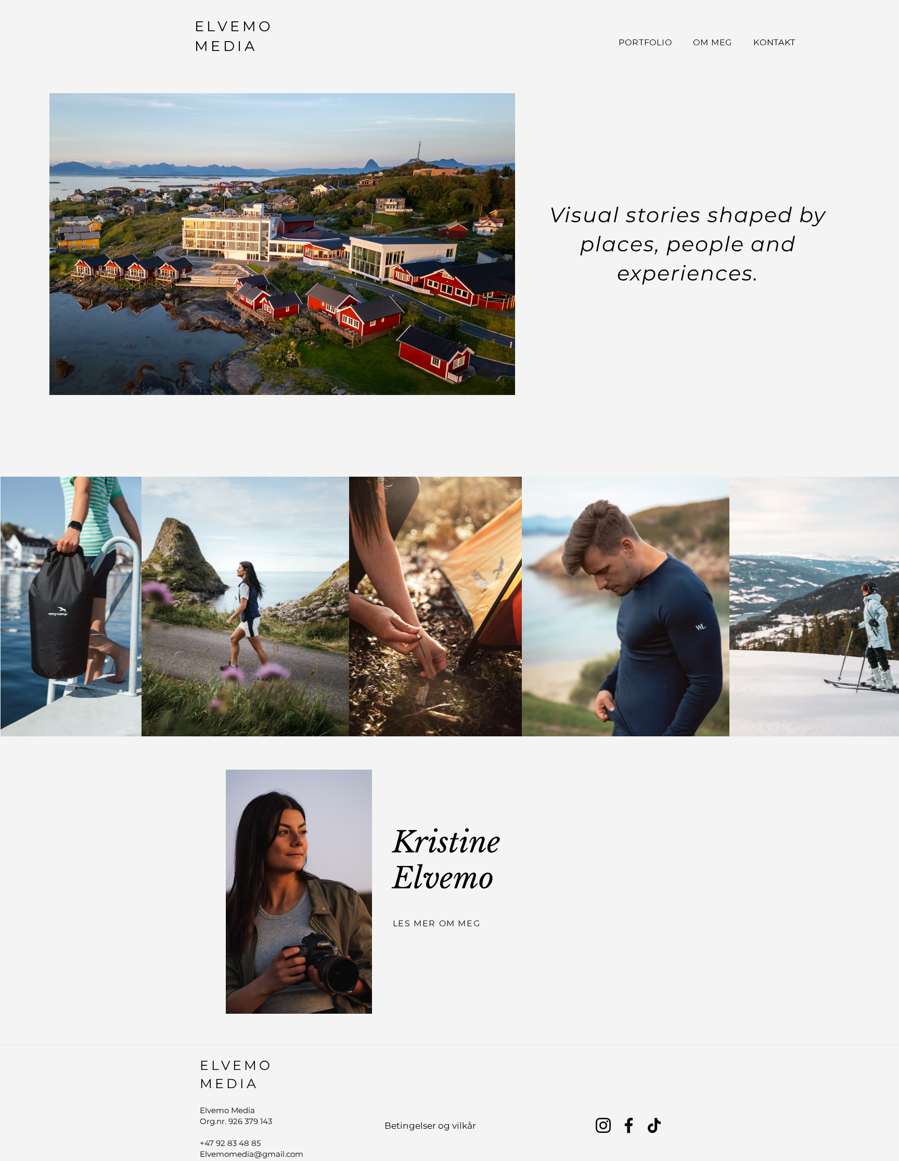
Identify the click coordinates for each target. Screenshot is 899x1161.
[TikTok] (654, 1125)
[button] (282, 244)
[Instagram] (603, 1125)
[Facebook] (629, 1125)
